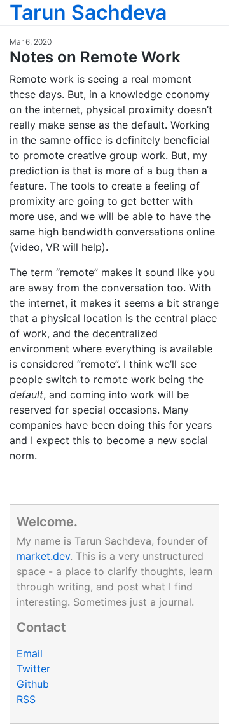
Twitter (33, 668)
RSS (26, 699)
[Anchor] (188, 56)
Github (33, 684)
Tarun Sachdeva (88, 12)
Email (30, 653)
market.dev (43, 556)
